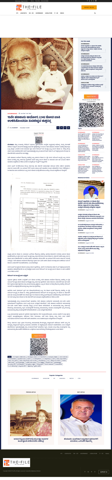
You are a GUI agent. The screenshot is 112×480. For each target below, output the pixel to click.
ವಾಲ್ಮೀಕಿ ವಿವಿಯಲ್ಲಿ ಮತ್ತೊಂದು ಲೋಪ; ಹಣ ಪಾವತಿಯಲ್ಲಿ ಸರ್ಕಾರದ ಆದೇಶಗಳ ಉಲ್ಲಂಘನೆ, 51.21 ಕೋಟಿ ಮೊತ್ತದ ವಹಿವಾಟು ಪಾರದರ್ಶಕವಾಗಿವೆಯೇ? (91, 58)
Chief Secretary (63, 356)
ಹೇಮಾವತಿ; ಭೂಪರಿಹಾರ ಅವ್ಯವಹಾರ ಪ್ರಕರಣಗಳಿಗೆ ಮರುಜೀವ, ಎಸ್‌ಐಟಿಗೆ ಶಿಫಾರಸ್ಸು (81, 440)
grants (29, 358)
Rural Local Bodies (13, 360)
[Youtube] (96, 1)
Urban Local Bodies (55, 360)
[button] (95, 13)
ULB (48, 360)
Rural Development (62, 358)
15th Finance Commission (18, 356)
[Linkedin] (89, 1)
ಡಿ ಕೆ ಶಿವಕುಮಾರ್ (20, 364)
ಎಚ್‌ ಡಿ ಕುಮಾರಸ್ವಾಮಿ (20, 362)
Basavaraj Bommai (53, 356)
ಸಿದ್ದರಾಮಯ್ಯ (30, 366)
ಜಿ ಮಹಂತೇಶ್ (15, 127)
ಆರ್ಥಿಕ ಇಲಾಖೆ (11, 362)
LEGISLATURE (85, 82)
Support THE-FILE (39, 133)
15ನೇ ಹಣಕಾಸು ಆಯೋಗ (32, 356)
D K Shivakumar (12, 358)
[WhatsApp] (94, 1)
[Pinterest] (65, 127)
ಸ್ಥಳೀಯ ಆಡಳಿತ (37, 366)
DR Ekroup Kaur (22, 358)
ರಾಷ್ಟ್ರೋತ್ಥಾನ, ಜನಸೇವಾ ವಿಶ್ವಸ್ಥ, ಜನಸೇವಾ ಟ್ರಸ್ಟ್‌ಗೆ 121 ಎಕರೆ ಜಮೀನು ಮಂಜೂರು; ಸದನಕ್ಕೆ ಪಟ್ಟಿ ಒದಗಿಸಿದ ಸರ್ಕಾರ (92, 86)
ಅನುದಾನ (64, 360)
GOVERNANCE (12, 113)
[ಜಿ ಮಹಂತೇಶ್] (9, 128)
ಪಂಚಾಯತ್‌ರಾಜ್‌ (58, 364)
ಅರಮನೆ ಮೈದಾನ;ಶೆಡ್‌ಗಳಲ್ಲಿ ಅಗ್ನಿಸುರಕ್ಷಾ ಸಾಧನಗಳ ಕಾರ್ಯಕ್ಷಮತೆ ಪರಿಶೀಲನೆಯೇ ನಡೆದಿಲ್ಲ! (31, 440)
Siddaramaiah (42, 360)
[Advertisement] (56, 26)
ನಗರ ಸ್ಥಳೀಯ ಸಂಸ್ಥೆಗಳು (30, 364)
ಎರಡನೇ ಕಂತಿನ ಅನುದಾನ (31, 362)
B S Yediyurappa (43, 356)
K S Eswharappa (47, 358)
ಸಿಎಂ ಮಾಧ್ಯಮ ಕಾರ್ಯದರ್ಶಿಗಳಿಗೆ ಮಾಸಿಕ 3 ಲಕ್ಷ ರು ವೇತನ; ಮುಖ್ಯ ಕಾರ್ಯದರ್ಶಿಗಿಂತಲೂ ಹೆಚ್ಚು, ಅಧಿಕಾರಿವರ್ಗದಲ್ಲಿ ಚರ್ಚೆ (97, 159)
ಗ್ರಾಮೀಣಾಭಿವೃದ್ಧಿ (57, 362)
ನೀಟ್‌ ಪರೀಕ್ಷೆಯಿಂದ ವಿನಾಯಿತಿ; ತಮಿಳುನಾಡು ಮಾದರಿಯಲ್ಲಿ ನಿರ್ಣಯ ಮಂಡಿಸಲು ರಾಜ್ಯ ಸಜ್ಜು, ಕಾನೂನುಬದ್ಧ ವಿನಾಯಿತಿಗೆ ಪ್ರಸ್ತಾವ (97, 170)
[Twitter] (91, 1)
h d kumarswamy (37, 358)
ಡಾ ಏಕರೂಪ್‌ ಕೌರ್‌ (12, 364)
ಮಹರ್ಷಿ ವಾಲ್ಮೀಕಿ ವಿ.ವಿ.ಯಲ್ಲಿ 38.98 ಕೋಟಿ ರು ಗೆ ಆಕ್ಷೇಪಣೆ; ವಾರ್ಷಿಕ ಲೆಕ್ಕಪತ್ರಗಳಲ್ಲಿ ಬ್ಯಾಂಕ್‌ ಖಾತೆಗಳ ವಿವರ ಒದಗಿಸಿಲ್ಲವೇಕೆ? (92, 77)
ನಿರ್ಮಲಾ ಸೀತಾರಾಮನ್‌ (49, 364)
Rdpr (53, 358)
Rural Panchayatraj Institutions (28, 360)
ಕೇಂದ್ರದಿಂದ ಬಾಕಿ (49, 362)
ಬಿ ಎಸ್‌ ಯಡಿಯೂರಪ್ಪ (12, 366)
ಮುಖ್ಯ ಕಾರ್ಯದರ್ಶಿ (22, 366)
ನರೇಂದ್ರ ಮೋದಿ (40, 364)
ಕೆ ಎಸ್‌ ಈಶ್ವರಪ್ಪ (41, 362)
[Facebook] (87, 1)
